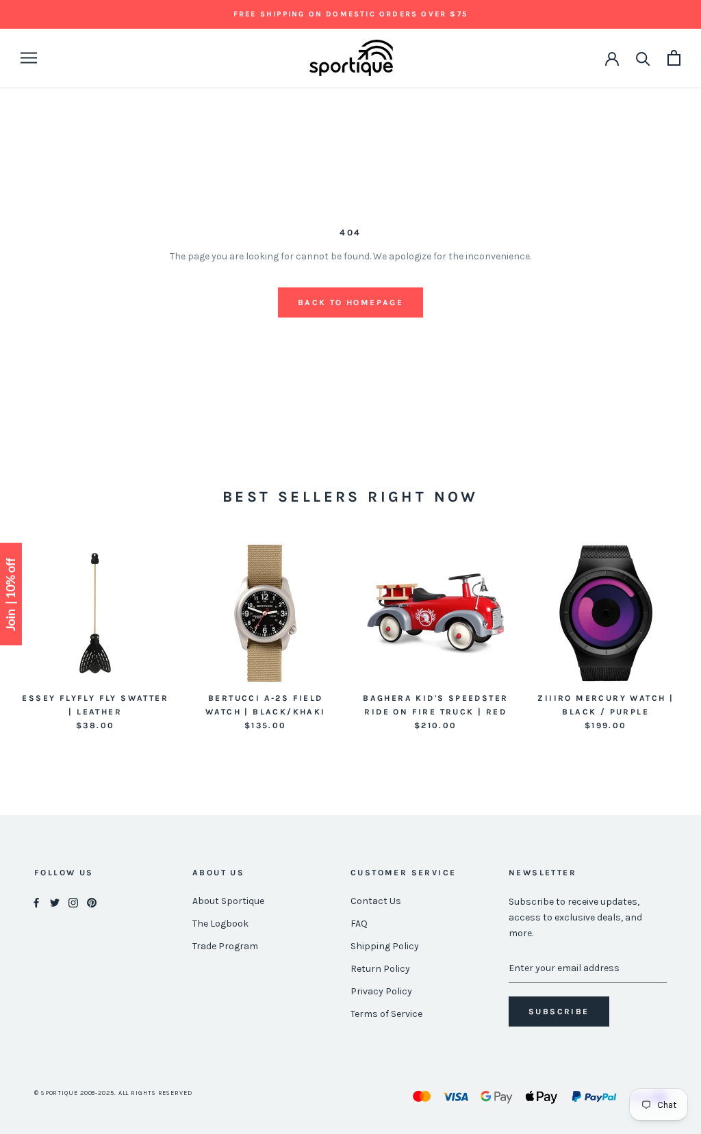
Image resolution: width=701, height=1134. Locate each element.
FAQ (359, 923)
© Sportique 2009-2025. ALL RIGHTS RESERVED (113, 1093)
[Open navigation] (29, 58)
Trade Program (225, 946)
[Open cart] (673, 58)
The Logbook (220, 923)
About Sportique (228, 901)
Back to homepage (350, 302)
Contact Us (375, 901)
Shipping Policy (384, 946)
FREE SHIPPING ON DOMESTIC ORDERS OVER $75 (350, 14)
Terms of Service (386, 1014)
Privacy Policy (381, 991)
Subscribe (558, 1011)
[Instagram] (73, 902)
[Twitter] (55, 902)
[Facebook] (36, 902)
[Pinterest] (92, 902)
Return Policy (380, 969)
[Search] (643, 58)
